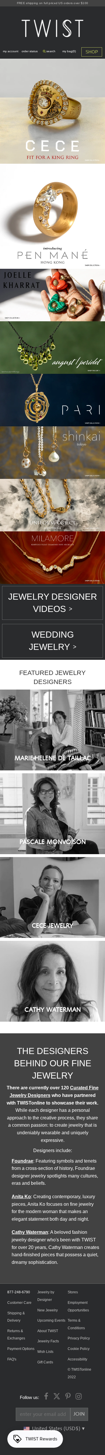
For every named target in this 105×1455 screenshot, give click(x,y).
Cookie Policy (79, 1349)
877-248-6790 (18, 1292)
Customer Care (19, 1303)
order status (30, 51)
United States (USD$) (57, 1428)
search (50, 51)
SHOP (91, 51)
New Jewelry (47, 1310)
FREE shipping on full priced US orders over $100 (52, 3)
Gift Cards (45, 1362)
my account (10, 51)
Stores (73, 1292)
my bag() (69, 51)
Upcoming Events (51, 1320)
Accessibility (77, 1359)
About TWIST (47, 1331)
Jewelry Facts (48, 1341)
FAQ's (11, 1359)
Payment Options (20, 1349)
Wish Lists (45, 1352)
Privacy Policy (79, 1338)
